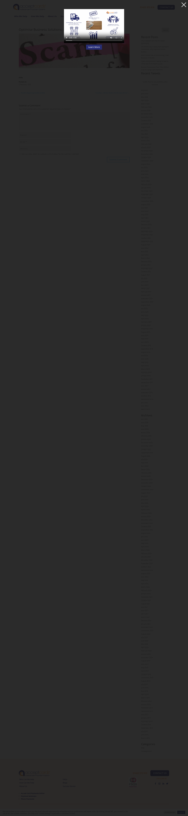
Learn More (94, 47)
